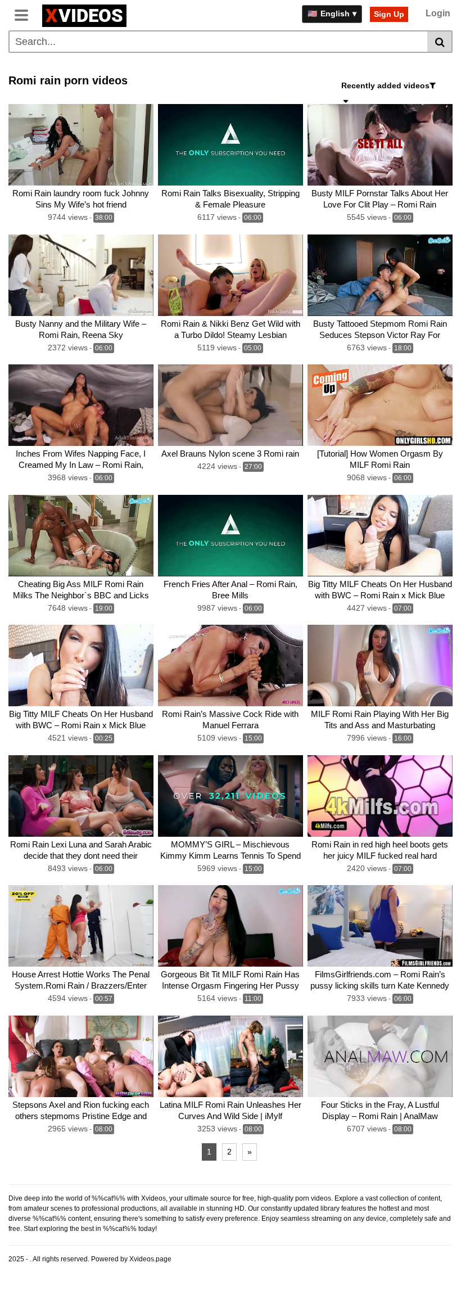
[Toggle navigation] (25, 14)
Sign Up (389, 14)
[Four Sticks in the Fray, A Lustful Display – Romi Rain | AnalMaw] (380, 1056)
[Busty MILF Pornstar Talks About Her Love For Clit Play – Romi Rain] (380, 145)
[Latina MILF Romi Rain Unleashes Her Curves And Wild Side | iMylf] (230, 1056)
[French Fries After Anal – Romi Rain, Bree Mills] (230, 535)
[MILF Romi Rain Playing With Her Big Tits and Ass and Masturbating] (380, 665)
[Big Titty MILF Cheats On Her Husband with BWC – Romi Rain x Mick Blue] (380, 535)
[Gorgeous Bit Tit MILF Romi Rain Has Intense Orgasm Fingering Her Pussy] (230, 926)
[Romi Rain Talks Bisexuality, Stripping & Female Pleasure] (230, 145)
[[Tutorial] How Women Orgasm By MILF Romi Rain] (380, 405)
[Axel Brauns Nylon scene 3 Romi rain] (230, 405)
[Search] (440, 41)
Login (438, 13)
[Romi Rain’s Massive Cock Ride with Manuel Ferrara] (230, 665)
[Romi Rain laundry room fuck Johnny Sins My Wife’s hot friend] (80, 145)
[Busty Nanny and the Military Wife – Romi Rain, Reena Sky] (80, 275)
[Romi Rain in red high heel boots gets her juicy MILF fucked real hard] (380, 796)
